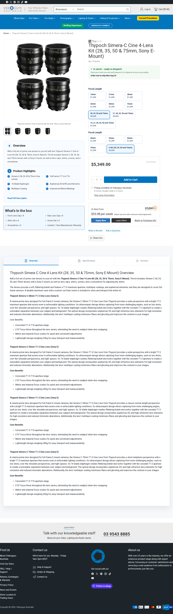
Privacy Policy (7, 585)
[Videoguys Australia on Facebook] (7, 2)
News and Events (8, 590)
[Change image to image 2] (18, 131)
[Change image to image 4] (38, 131)
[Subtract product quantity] (92, 180)
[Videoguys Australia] (26, 9)
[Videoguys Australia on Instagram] (18, 2)
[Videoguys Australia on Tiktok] (22, 2)
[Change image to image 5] (48, 131)
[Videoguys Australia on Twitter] (10, 2)
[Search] (128, 9)
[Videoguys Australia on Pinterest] (14, 2)
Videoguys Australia (25, 607)
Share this (98, 238)
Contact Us (42, 577)
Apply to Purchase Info (145, 220)
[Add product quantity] (100, 180)
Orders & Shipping (45, 572)
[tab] (31, 260)
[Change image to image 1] (8, 131)
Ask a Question (113, 230)
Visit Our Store (7, 564)
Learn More (121, 220)
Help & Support (44, 567)
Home (6, 33)
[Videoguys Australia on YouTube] (26, 2)
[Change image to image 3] (28, 131)
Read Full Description (17, 198)
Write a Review (95, 230)
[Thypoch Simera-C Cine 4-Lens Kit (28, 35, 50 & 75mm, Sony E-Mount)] (44, 80)
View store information (104, 195)
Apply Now (101, 220)
